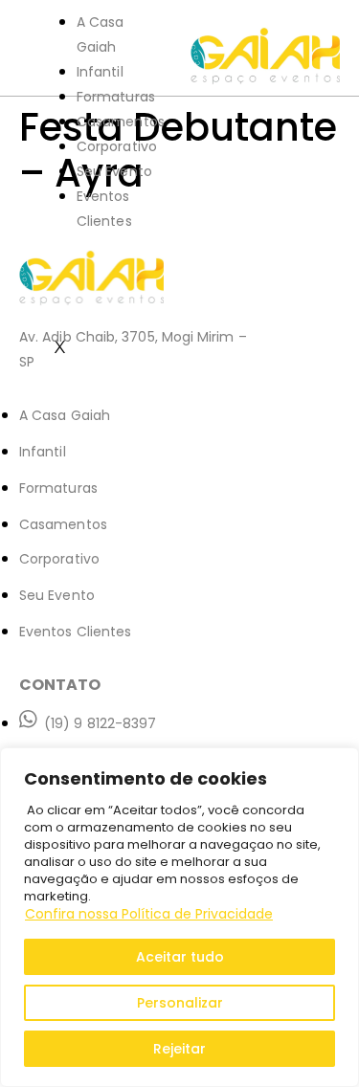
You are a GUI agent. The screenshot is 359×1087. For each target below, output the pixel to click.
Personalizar (180, 1002)
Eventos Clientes (104, 209)
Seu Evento (114, 171)
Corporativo (117, 146)
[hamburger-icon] (153, 29)
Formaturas (116, 96)
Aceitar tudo (180, 956)
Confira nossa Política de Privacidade (149, 913)
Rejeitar (179, 1048)
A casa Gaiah (100, 34)
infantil (100, 71)
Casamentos (121, 121)
